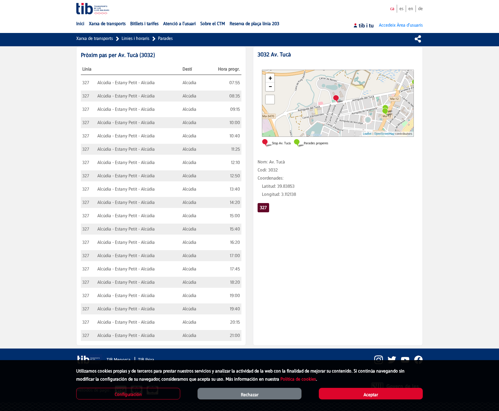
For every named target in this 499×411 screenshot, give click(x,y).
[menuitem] (80, 23)
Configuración (128, 394)
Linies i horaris (135, 38)
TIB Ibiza (146, 359)
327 (263, 207)
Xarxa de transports (94, 38)
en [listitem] (410, 8)
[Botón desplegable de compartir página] (418, 39)
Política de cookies (298, 379)
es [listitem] (401, 8)
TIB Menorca (119, 359)
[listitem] (376, 360)
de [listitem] (420, 8)
